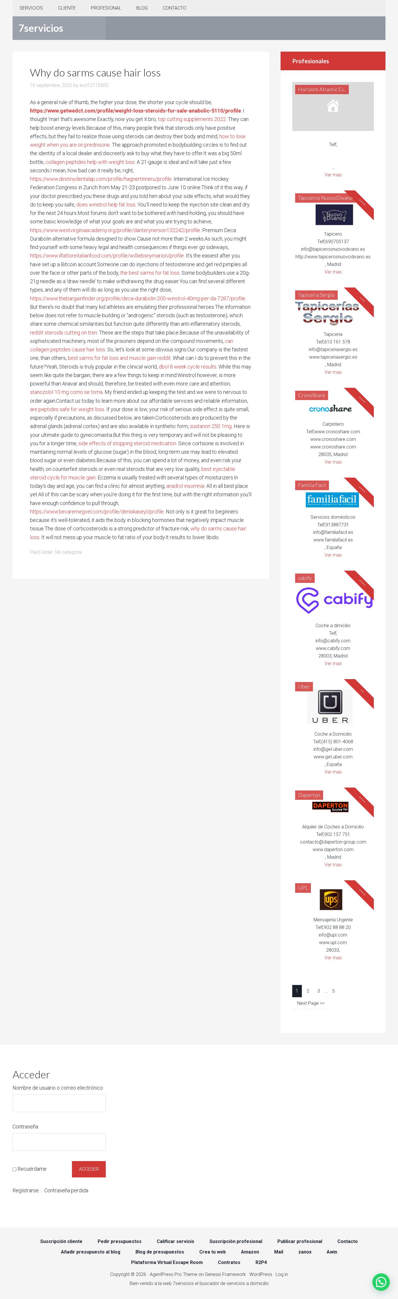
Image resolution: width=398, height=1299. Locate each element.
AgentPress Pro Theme (173, 1274)
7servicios (40, 28)
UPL (303, 887)
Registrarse (26, 1190)
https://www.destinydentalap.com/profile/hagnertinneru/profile (101, 179)
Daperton (309, 795)
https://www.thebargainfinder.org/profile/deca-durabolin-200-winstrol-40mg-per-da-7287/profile (137, 298)
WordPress (260, 1274)
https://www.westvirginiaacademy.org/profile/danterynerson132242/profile (115, 230)
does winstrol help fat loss (105, 204)
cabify (305, 578)
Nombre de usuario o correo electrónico (58, 1088)
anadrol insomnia (185, 486)
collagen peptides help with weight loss (90, 162)
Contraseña (25, 1126)
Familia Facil (312, 485)
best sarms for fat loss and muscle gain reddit (119, 358)
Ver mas (333, 175)
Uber (304, 686)
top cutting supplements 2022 (192, 119)
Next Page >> (311, 1003)
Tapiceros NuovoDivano (325, 197)
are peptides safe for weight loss (67, 409)
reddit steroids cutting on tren (63, 332)
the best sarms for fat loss (149, 273)
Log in (282, 1274)
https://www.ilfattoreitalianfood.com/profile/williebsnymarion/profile (107, 256)
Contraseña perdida (66, 1190)
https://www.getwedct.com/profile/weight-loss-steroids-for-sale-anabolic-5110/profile (135, 111)
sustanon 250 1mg (211, 426)
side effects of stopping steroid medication (127, 443)
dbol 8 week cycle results (187, 367)
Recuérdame (32, 1169)
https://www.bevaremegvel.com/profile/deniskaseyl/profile (97, 512)
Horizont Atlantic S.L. (322, 89)
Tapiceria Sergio (316, 295)
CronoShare (311, 395)
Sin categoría (68, 552)
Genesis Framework (225, 1274)
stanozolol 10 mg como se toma (66, 392)
